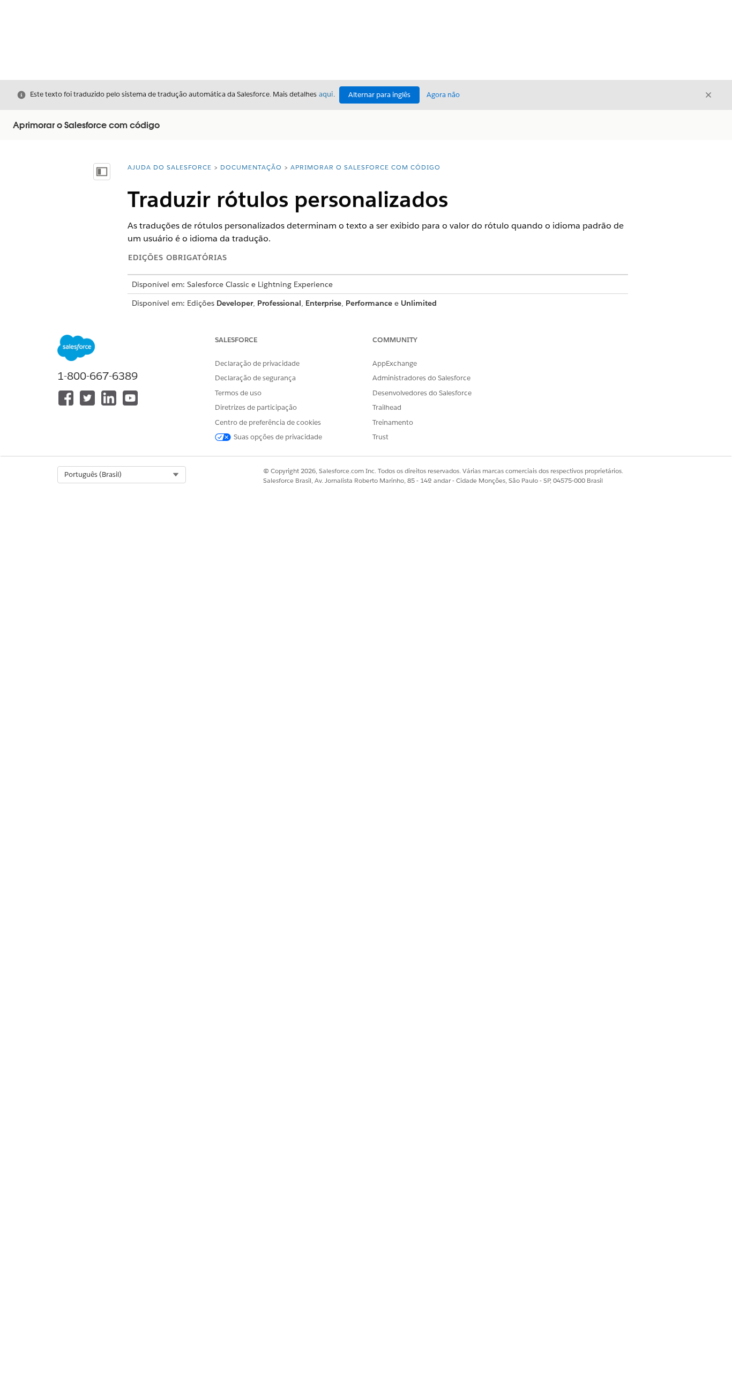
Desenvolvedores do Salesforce (422, 392)
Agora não (443, 94)
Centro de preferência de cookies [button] (268, 422)
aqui (326, 94)
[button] (121, 474)
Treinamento (392, 422)
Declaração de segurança (255, 377)
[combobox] (121, 474)
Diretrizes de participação (256, 407)
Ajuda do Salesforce (170, 167)
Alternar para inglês (379, 94)
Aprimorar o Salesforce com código (365, 167)
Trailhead (386, 407)
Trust (380, 436)
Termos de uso (238, 392)
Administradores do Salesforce (421, 377)
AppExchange (394, 363)
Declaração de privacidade (257, 363)
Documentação (251, 167)
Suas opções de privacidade (278, 436)
